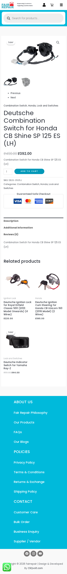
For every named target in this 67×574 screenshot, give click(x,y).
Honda (32, 105)
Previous (15, 93)
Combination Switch (15, 105)
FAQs (18, 432)
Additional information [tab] (18, 227)
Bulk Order (22, 522)
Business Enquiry (26, 531)
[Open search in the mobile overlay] (33, 18)
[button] (44, 5)
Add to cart (29, 171)
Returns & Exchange (29, 482)
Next (13, 97)
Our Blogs (21, 442)
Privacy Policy (24, 462)
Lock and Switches (47, 105)
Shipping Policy (25, 491)
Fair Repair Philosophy (30, 412)
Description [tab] (11, 221)
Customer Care (26, 512)
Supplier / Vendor (27, 541)
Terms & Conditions (29, 472)
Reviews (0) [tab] (11, 234)
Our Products (24, 422)
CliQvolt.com (35, 568)
